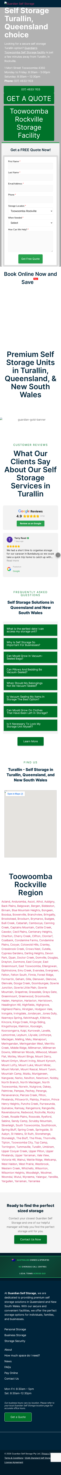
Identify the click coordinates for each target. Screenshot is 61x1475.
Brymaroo (37, 918)
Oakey (47, 1086)
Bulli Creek (8, 923)
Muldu (26, 1073)
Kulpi (23, 1030)
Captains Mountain (22, 927)
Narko (19, 1078)
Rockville (40, 1112)
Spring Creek (26, 1129)
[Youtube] (28, 1471)
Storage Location (17, 206)
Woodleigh (32, 1172)
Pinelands (7, 1099)
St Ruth (29, 1133)
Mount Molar (42, 1065)
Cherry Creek (22, 936)
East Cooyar (33, 961)
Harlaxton (30, 1000)
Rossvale (34, 1116)
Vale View (43, 1155)
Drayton (6, 961)
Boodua (6, 914)
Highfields (28, 1004)
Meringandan (9, 1043)
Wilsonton (41, 1168)
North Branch (10, 1082)
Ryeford (46, 1116)
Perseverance (10, 1095)
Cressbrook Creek (12, 948)
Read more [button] (13, 560)
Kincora (6, 1022)
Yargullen (7, 1181)
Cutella (46, 948)
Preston (45, 1099)
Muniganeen (39, 1073)
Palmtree (7, 1090)
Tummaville (23, 1146)
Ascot (31, 901)
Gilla (28, 979)
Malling (19, 1039)
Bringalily (49, 914)
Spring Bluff (8, 1129)
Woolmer (46, 1172)
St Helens (17, 1133)
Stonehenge (42, 1133)
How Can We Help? (18, 229)
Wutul (17, 1176)
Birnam (5, 910)
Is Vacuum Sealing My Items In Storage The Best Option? (26, 698)
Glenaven (38, 979)
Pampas (19, 1090)
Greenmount (9, 996)
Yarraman (21, 1181)
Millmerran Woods (23, 1052)
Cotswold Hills (29, 944)
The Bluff (22, 1138)
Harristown (45, 1000)
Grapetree (21, 991)
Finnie (32, 974)
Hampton (17, 1000)
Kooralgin (36, 1026)
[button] (55, 4)
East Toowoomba (30, 966)
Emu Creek (24, 970)
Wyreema (28, 1176)
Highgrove (42, 1004)
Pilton (42, 1095)
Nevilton (29, 1078)
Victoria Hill (8, 1159)
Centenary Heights (40, 931)
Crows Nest (33, 948)
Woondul (6, 1176)
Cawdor (6, 931)
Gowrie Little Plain (25, 987)
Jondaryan (34, 1013)
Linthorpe (45, 1035)
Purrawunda (47, 1103)
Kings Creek (20, 1022)
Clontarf (47, 936)
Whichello (27, 1168)
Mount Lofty (9, 1065)
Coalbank (7, 940)
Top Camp (40, 1142)
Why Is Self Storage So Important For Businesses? (23, 644)
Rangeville (48, 1108)
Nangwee (7, 1078)
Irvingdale (20, 1013)
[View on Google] (10, 540)
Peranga (41, 1090)
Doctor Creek (25, 957)
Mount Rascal (29, 1069)
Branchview (35, 914)
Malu (28, 1039)
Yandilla (53, 1176)
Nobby (54, 1078)
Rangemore (33, 1108)
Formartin (7, 979)
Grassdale (35, 991)
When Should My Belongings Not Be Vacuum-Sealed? (24, 684)
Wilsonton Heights (12, 1172)
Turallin (36, 1146)
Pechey (29, 1090)
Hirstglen (27, 1009)
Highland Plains (11, 1009)
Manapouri (39, 1039)
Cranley (44, 944)
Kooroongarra (10, 1030)
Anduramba (19, 901)
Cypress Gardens (12, 953)
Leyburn (22, 1035)
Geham (19, 979)
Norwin (23, 1086)
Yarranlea (34, 1181)
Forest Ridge (45, 974)
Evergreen (51, 970)
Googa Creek (22, 983)
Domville (41, 957)
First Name (14, 161)
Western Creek (10, 1168)
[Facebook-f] (7, 1471)
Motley (12, 1056)
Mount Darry (43, 1056)
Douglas (53, 957)
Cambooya (35, 923)
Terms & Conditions (13, 1458)
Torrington (8, 1146)
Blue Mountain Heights (26, 910)
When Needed (15, 217)
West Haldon (9, 1164)
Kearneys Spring (11, 1017)
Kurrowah (34, 1030)
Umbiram (48, 1146)
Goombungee (40, 983)
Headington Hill (11, 1004)
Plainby (34, 1099)
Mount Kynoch (46, 1060)
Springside (42, 1129)
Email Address (16, 183)
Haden (5, 1000)
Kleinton (24, 1026)
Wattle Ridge (34, 1159)
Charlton (6, 936)
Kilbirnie (45, 1017)
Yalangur (41, 1176)
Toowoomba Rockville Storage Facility (29, 123)
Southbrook (48, 1125)
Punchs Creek (29, 1103)
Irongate (6, 1013)
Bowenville (19, 914)
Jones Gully (49, 1013)
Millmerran (34, 1047)
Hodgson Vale (43, 1009)
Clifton (36, 936)
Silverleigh (7, 1125)
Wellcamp (50, 1159)
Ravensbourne (10, 1112)
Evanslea (38, 970)
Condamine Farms (26, 940)
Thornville (49, 1138)
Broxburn (23, 918)
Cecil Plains (20, 931)
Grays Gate (50, 991)
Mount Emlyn (9, 1060)
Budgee (49, 918)
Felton (5, 974)
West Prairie (26, 1164)
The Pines (35, 1138)
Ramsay (19, 1108)
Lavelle (45, 1030)
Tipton (5, 1142)
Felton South (19, 974)
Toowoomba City (22, 1142)
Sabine (5, 1121)
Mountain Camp (11, 1073)
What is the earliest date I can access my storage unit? (25, 630)
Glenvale (6, 983)
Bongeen (47, 910)
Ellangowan (49, 966)
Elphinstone (8, 970)
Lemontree (8, 1035)
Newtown (42, 1078)
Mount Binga (26, 1056)
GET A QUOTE (29, 98)
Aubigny (49, 901)
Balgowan (23, 905)
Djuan (12, 957)
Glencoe (51, 979)
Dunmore (19, 961)
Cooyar (14, 944)
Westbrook (42, 1164)
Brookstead (8, 918)
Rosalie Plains (18, 1116)
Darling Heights (34, 953)
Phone (12, 194)
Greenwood (26, 996)
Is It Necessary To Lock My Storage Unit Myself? (24, 725)
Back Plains (8, 905)
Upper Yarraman (25, 1155)
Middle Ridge (18, 1047)
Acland (5, 901)
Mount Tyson (47, 1069)
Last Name (14, 172)
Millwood (41, 1052)
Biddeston (48, 905)
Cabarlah (21, 923)
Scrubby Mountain (40, 1121)
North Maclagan (30, 1082)
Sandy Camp (19, 1121)
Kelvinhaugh (31, 1017)
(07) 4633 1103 (23, 80)
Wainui (21, 1159)
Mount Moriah (10, 1069)
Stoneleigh (8, 1138)
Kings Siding (37, 1022)
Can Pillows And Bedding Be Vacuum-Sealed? (24, 671)
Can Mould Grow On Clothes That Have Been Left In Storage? (27, 711)
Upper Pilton (36, 1151)
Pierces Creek (28, 1095)
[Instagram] (14, 1471)
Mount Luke (25, 1065)
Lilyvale (32, 1035)
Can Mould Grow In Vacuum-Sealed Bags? (25, 657)
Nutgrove (35, 1086)
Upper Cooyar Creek (14, 1151)
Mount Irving (28, 1060)
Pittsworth (21, 1099)
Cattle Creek (43, 927)
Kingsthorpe (9, 1026)
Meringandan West (31, 1043)
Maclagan (7, 1039)
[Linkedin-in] (21, 1471)
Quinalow (7, 1108)
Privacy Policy (48, 1453)
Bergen (35, 905)
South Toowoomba (28, 1125)
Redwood (27, 1112)
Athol (39, 901)
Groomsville (42, 996)
